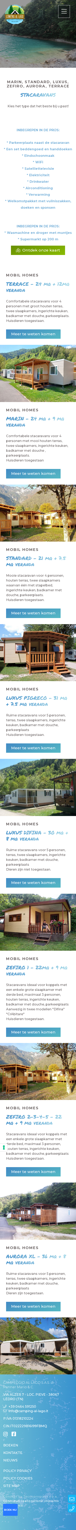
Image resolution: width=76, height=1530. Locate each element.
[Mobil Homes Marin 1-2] (38, 513)
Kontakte (12, 1453)
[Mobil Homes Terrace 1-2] (38, 373)
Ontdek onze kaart (41, 250)
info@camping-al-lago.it (28, 1411)
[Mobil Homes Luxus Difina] (38, 922)
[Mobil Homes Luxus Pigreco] (38, 787)
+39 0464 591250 (22, 1407)
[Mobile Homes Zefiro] (38, 1071)
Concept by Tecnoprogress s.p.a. (30, 1496)
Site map (11, 1486)
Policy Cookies (17, 1478)
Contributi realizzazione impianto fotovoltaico (31, 1503)
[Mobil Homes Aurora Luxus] (38, 1345)
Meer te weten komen (33, 334)
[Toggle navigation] (64, 11)
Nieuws (10, 1460)
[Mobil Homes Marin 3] (38, 652)
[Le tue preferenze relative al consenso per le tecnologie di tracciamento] (4, 1147)
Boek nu (10, 1509)
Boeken (10, 1445)
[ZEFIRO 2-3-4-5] (38, 1211)
